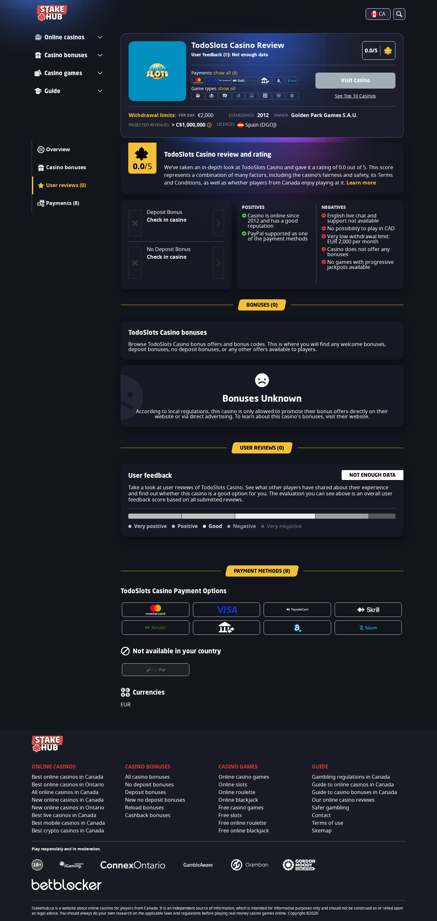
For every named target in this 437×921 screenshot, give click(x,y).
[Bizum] (368, 627)
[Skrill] (368, 609)
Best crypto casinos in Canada (68, 830)
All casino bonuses (147, 777)
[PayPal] (155, 669)
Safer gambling (330, 807)
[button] (209, 125)
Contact (321, 815)
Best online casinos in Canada (67, 777)
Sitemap (322, 830)
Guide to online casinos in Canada (353, 784)
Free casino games (241, 807)
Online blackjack (238, 800)
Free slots (230, 815)
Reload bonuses (144, 807)
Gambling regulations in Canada (351, 777)
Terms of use (327, 823)
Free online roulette (242, 823)
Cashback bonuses (148, 815)
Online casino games (244, 777)
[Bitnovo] (297, 627)
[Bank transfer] (226, 627)
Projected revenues (149, 125)
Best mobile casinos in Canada (68, 823)
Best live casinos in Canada (64, 815)
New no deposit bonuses (155, 800)
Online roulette (237, 792)
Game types (213, 89)
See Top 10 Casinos (355, 96)
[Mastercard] (155, 609)
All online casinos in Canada (65, 792)
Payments (214, 73)
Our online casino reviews (343, 800)
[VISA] (226, 609)
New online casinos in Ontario (68, 807)
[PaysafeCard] (297, 609)
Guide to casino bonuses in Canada (354, 792)
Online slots (233, 784)
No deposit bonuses (149, 784)
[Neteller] (155, 627)
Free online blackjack (244, 830)
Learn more (361, 182)
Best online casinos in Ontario (68, 784)
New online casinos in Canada (68, 800)
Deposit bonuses (145, 792)
